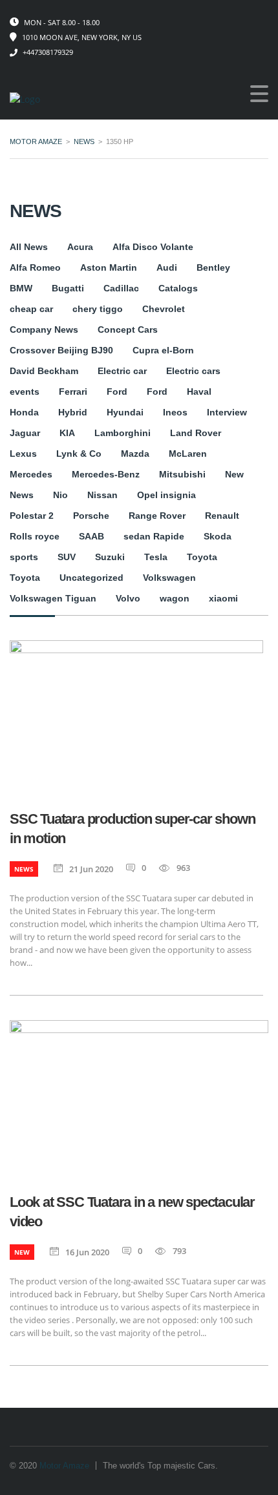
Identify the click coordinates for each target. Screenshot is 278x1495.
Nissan (102, 495)
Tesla (155, 557)
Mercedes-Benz (106, 474)
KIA (67, 433)
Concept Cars (128, 329)
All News (29, 247)
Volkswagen (169, 577)
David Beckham (44, 371)
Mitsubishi (182, 474)
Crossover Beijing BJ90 (61, 350)
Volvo (128, 598)
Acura (80, 247)
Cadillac (121, 288)
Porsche (91, 515)
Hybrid (72, 412)
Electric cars (193, 371)
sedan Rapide (153, 536)
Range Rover (157, 515)
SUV (67, 557)
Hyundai (125, 412)
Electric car (122, 371)
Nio (60, 495)
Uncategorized (91, 577)
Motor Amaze (64, 1465)
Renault (222, 515)
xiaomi (223, 598)
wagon (174, 598)
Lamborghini (122, 433)
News (22, 495)
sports (24, 557)
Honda (24, 412)
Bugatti (68, 288)
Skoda (217, 536)
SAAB (91, 536)
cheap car (31, 309)
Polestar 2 (32, 515)
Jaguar (25, 433)
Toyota (202, 557)
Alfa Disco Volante (152, 247)
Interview (227, 412)
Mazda (135, 453)
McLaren (188, 453)
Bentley (213, 267)
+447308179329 (48, 52)
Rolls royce (34, 536)
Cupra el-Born (163, 350)
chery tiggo (97, 309)
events (24, 391)
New (234, 474)
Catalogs (178, 288)
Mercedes (31, 474)
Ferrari (73, 391)
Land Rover (195, 433)
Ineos (175, 412)
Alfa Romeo (35, 267)
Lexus (23, 453)
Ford (117, 391)
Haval (199, 391)
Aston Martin (108, 267)
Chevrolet (163, 309)
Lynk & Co (79, 453)
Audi (166, 267)
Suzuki (110, 557)
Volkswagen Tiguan (53, 598)
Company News (44, 329)
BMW (21, 288)
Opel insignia (166, 495)
